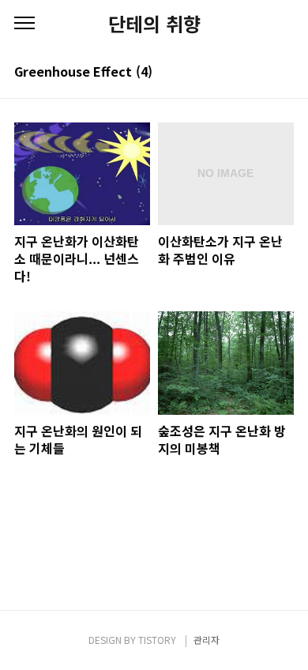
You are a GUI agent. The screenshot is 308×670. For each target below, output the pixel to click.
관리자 (206, 639)
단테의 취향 (154, 24)
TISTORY (157, 639)
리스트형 (284, 72)
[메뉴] (24, 24)
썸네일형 (262, 72)
